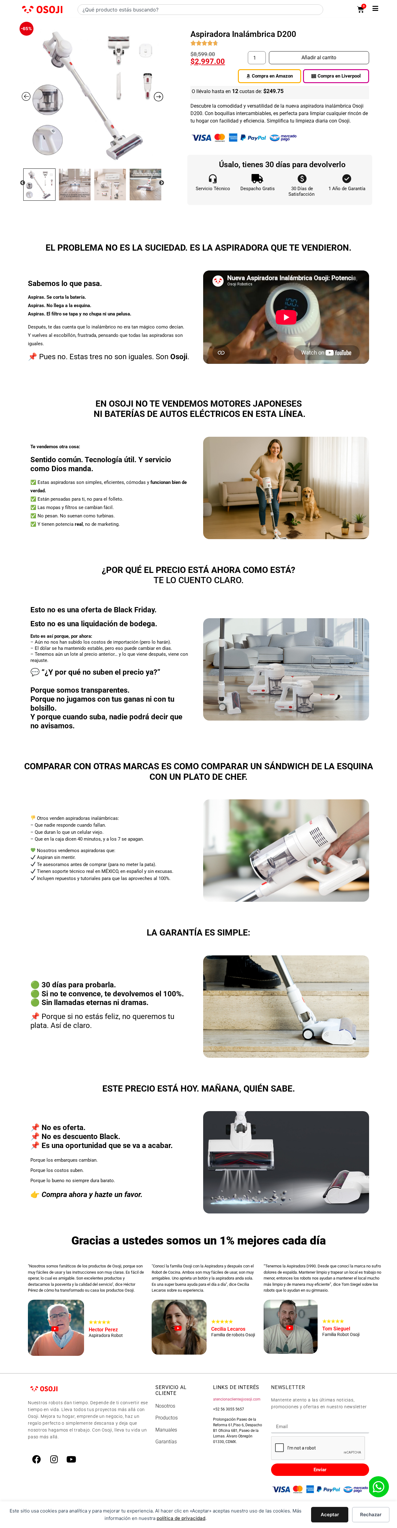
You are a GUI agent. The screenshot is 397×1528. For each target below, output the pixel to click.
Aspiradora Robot (106, 1336)
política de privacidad (181, 1518)
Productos (166, 1418)
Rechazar (370, 1514)
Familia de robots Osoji (233, 1335)
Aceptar (330, 1514)
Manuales (166, 1430)
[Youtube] (71, 1459)
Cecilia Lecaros (228, 1325)
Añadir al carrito (318, 57)
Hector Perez (103, 1326)
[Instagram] (54, 1459)
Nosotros (165, 1406)
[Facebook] (36, 1459)
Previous (23, 183)
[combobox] (200, 9)
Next (161, 183)
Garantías (166, 1442)
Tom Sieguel (336, 1325)
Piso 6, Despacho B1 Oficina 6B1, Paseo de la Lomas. (237, 1430)
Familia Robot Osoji (340, 1335)
